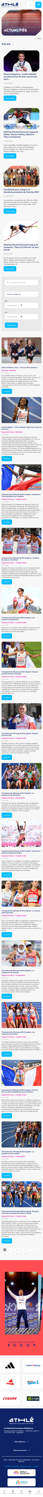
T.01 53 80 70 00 (9, 1432)
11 (8, 1254)
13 (16, 1254)
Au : (6, 312)
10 (5, 1254)
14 (20, 1254)
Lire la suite (10, 98)
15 (24, 1254)
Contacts (36, 1466)
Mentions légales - (26, 1466)
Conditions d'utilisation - (12, 1466)
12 (12, 1254)
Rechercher (11, 325)
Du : (6, 301)
